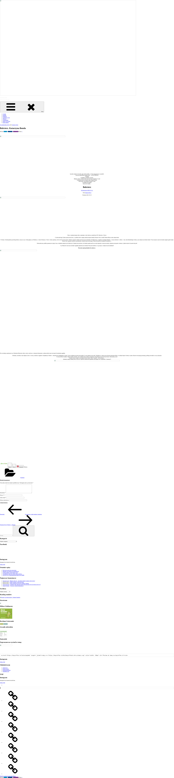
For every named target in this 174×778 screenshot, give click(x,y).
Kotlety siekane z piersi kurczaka (17, 582)
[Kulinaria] (13, 721)
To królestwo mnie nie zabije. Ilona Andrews (12, 574)
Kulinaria (5, 116)
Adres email (3, 497)
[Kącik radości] (13, 773)
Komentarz (3, 492)
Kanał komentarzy (7, 670)
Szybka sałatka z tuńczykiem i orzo (10, 572)
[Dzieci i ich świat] (13, 763)
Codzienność (5, 120)
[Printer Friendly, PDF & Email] (4, 463)
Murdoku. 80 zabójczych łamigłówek (11, 571)
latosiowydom (15, 124)
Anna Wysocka (6, 584)
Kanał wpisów (6, 669)
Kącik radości (6, 122)
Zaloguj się (5, 667)
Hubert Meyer (88, 192)
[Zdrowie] (13, 742)
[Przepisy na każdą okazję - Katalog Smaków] (10, 597)
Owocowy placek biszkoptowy (17, 585)
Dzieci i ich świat (6, 121)
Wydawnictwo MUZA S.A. (87, 190)
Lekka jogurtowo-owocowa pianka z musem (19, 583)
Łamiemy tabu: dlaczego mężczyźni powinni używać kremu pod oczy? (25, 584)
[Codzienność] (13, 752)
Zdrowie (4, 118)
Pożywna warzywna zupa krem (9, 570)
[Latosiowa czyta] (13, 732)
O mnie (4, 114)
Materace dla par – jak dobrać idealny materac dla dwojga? (22, 580)
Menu (42, 111)
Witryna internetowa (4, 500)
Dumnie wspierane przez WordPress (8, 776)
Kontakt (4, 115)
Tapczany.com (6, 580)
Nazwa (2, 495)
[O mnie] (13, 700)
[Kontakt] (13, 711)
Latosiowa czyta (6, 117)
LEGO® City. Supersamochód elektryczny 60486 (13, 575)
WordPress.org (6, 671)
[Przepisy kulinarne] (6, 618)
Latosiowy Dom (3, 97)
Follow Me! (2, 564)
